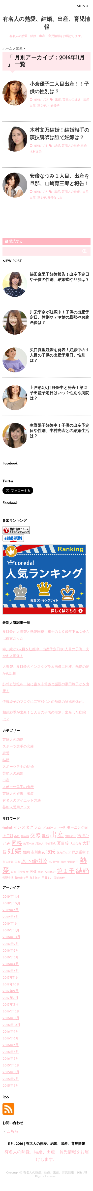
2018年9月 (10, 944)
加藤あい (70, 836)
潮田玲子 (72, 862)
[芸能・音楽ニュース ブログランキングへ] (46, 530)
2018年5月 (10, 957)
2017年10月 (11, 984)
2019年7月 (10, 910)
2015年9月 (10, 1079)
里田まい (47, 878)
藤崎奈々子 (21, 878)
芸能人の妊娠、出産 (75, 99)
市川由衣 (38, 852)
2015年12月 (11, 1065)
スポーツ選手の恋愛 (18, 747)
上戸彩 (7, 836)
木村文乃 (36, 151)
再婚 (45, 836)
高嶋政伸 (59, 878)
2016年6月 (10, 1052)
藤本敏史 (35, 878)
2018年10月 (11, 937)
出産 (58, 99)
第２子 (41, 105)
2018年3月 (10, 971)
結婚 (57, 145)
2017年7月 (10, 998)
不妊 (17, 836)
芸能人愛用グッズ (16, 807)
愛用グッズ (63, 852)
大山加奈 (75, 844)
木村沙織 (54, 862)
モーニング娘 (77, 827)
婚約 (26, 852)
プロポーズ (49, 828)
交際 (35, 835)
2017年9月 (10, 991)
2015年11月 (10, 1072)
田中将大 (23, 872)
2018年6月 (10, 951)
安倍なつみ (55, 197)
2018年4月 (10, 964)
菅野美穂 (7, 878)
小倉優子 (54, 105)
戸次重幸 (79, 852)
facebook (7, 828)
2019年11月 (10, 897)
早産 (17, 862)
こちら (12, 1131)
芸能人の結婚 (71, 145)
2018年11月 (10, 930)
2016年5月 (10, 1059)
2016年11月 (10, 1018)
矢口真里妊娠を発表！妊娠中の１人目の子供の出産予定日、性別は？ (59, 355)
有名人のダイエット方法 (21, 801)
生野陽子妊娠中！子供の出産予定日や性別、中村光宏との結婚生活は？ (59, 431)
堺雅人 (39, 844)
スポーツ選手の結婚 (18, 767)
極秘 (63, 862)
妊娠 (15, 851)
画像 (33, 872)
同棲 (17, 843)
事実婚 (25, 836)
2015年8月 (10, 1086)
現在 (13, 872)
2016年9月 (10, 1032)
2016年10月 (11, 1025)
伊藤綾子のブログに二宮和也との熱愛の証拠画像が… (43, 702)
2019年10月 (11, 903)
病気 (40, 872)
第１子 (41, 197)
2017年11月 (10, 978)
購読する (15, 241)
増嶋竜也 (50, 844)
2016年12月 (11, 1011)
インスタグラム (27, 828)
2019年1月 (10, 924)
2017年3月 (10, 1005)
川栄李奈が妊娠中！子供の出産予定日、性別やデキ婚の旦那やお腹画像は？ (59, 317)
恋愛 (5, 753)
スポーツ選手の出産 (18, 787)
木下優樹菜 (34, 861)
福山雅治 (50, 872)
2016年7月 (10, 1045)
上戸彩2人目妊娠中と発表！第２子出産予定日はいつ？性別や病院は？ (59, 393)
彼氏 (51, 852)
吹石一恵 (28, 844)
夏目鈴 (63, 844)
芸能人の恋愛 (12, 740)
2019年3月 (10, 917)
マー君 (62, 828)
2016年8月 (10, 1038)
